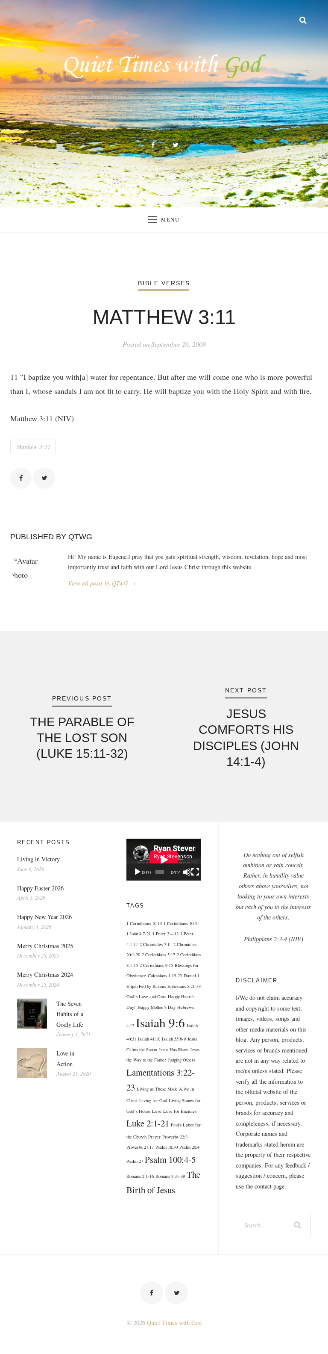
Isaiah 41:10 (149, 1039)
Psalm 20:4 (189, 1147)
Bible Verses (164, 283)
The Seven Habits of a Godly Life (69, 1014)
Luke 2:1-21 (147, 1123)
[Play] (137, 872)
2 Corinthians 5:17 (158, 955)
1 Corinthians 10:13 (144, 923)
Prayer (154, 1137)
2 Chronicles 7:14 (156, 944)
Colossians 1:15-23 (165, 976)
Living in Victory (38, 859)
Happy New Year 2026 (44, 917)
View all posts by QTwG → (101, 583)
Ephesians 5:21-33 (184, 986)
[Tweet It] (44, 478)
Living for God (153, 1100)
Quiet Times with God (174, 1323)
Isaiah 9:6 (160, 1022)
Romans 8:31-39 (170, 1176)
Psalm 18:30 (166, 1147)
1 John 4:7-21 (138, 934)
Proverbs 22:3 (174, 1137)
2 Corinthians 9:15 (156, 965)
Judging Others (181, 1060)
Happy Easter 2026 (40, 888)
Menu (170, 219)
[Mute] (187, 872)
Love (156, 1111)
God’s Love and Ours (146, 996)
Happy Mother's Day (157, 1007)
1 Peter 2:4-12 (165, 934)
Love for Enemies (179, 1111)
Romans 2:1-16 (140, 1176)
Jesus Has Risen (173, 1049)
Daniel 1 (191, 976)
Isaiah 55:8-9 (174, 1039)
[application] (163, 860)
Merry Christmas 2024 (45, 974)
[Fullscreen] (195, 872)
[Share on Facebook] (21, 478)
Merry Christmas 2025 (45, 946)
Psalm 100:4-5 (170, 1159)
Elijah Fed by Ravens (146, 986)
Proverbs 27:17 (140, 1147)
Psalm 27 (134, 1161)
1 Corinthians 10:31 (181, 923)
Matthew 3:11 (33, 447)
